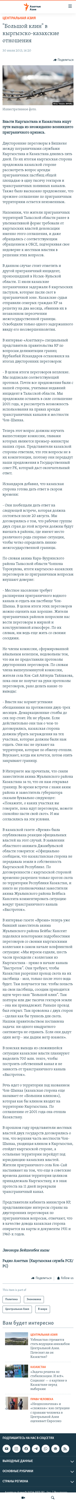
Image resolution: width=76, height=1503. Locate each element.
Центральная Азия (19, 18)
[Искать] (52, 1497)
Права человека (41, 1399)
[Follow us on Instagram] (16, 1449)
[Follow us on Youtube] (7, 1449)
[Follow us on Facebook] (26, 1449)
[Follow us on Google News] (55, 1449)
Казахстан (38, 1367)
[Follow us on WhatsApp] (46, 1449)
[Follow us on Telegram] (36, 1449)
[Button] (63, 60)
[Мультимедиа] (23, 1497)
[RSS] (65, 1449)
